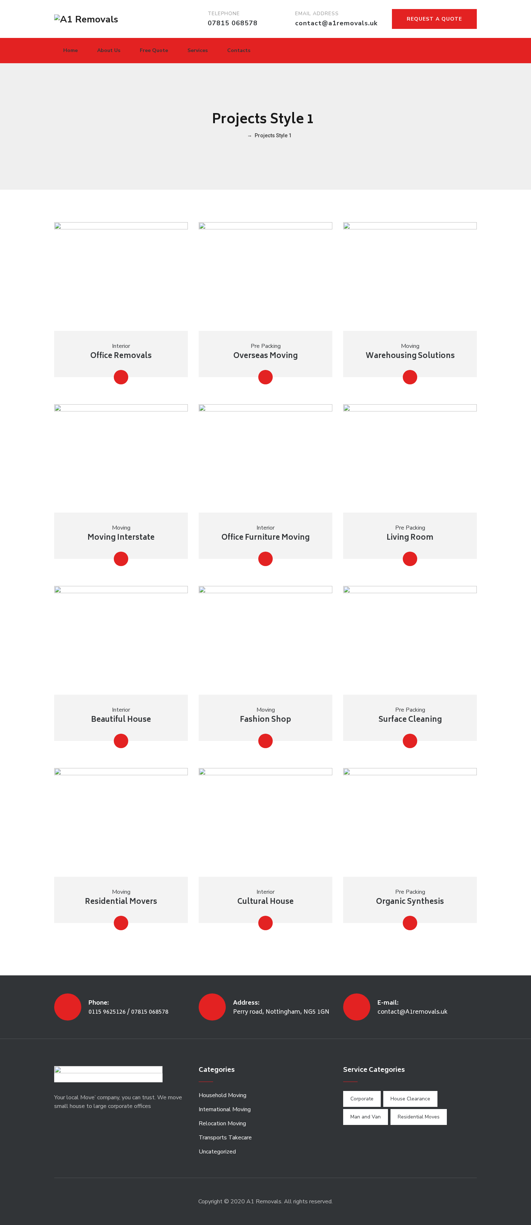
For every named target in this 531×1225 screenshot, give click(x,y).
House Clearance (410, 1098)
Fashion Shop (265, 720)
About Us (108, 50)
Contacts (238, 50)
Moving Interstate (121, 538)
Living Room (410, 538)
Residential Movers (121, 902)
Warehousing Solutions (410, 356)
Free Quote (154, 50)
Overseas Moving (265, 356)
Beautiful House (121, 720)
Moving (410, 346)
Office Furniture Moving (265, 538)
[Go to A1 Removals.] (242, 135)
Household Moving (222, 1095)
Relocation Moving (222, 1123)
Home (70, 50)
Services (197, 50)
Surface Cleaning (410, 720)
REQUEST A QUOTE (434, 19)
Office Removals (121, 356)
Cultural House (265, 902)
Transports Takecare (225, 1138)
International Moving (225, 1109)
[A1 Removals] (86, 19)
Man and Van (365, 1116)
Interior (121, 346)
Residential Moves (419, 1116)
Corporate (362, 1098)
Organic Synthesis (410, 902)
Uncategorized (217, 1152)
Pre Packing (266, 346)
